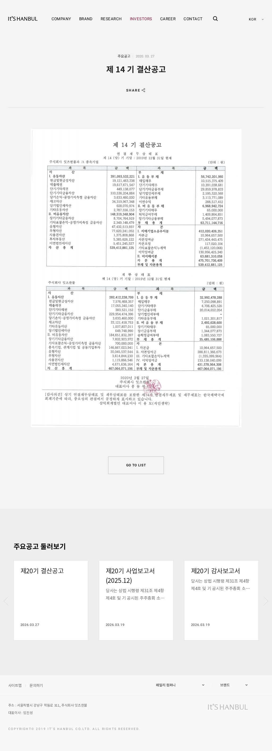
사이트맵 (15, 685)
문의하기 (36, 685)
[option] (51, 600)
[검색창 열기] (215, 14)
